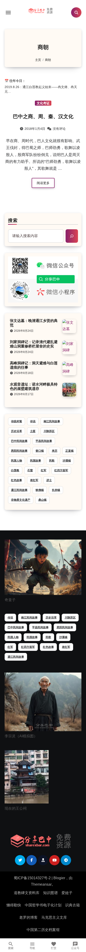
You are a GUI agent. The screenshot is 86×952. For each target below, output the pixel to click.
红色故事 (16, 480)
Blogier (59, 878)
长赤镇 (56, 490)
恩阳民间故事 (19, 450)
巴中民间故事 (19, 441)
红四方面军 (61, 470)
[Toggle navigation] (8, 12)
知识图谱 (50, 893)
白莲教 (15, 470)
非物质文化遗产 (20, 499)
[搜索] (72, 236)
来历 (54, 450)
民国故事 (35, 460)
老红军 (34, 480)
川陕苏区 (49, 431)
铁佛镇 (40, 490)
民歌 (52, 460)
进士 (49, 480)
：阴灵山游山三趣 (25, 92)
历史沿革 (16, 431)
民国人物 (16, 460)
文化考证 (43, 103)
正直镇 (69, 450)
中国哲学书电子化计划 (43, 905)
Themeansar (41, 884)
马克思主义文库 (54, 917)
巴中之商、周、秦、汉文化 (43, 116)
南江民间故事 (52, 421)
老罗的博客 (28, 917)
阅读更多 (43, 183)
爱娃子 (66, 893)
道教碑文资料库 (26, 893)
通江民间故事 (19, 490)
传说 (33, 421)
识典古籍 (72, 905)
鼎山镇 (42, 499)
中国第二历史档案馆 (43, 930)
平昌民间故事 (44, 441)
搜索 (13, 220)
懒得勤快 (13, 905)
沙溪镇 (67, 460)
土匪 (33, 431)
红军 (43, 470)
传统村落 (16, 421)
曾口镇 (40, 450)
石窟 (30, 470)
